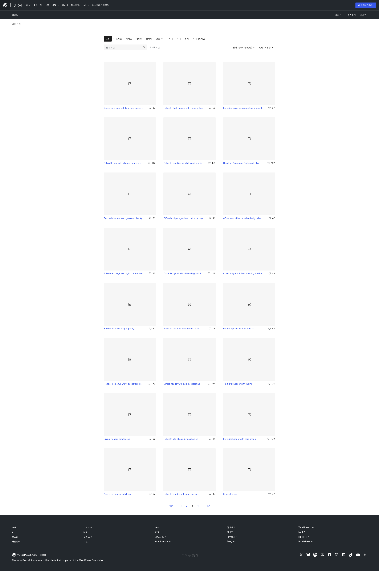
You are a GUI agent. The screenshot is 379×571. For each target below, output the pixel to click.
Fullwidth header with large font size (181, 494)
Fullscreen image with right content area (123, 273)
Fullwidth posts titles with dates (238, 328)
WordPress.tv (163, 541)
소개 (14, 527)
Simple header (230, 494)
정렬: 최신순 (265, 47)
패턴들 (15, 15)
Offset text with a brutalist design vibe (242, 218)
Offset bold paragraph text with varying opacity (184, 218)
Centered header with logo (117, 494)
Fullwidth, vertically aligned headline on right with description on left (124, 163)
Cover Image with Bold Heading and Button (243, 273)
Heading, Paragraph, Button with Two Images (243, 163)
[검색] (144, 47)
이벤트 (230, 532)
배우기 (158, 527)
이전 (170, 505)
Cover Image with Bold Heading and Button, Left (183, 273)
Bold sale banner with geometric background (124, 218)
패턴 (85, 541)
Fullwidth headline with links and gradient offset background (184, 163)
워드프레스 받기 (365, 5)
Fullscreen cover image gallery (119, 328)
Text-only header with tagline (237, 384)
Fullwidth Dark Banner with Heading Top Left (184, 108)
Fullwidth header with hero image (239, 439)
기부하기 (232, 537)
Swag (231, 541)
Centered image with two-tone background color (124, 108)
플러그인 (87, 537)
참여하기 (231, 527)
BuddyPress (305, 541)
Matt (301, 532)
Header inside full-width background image (124, 384)
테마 (85, 532)
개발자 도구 (160, 537)
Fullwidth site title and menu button (181, 439)
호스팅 (15, 537)
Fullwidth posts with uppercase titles (181, 328)
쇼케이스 (87, 527)
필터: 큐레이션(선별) (242, 47)
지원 (157, 532)
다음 (208, 505)
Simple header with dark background (182, 384)
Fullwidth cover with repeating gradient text (243, 108)
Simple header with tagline (117, 439)
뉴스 (14, 532)
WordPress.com (307, 527)
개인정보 (16, 541)
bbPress (303, 537)
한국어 (43, 555)
